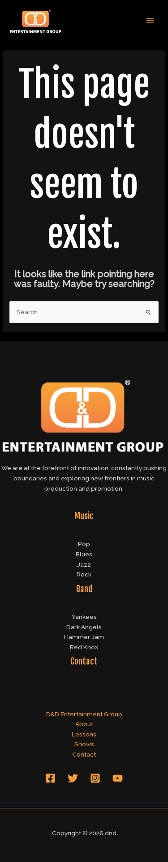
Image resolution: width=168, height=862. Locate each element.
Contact (84, 754)
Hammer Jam (84, 636)
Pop (84, 543)
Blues (84, 554)
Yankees (84, 616)
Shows (84, 744)
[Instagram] (95, 778)
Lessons (84, 734)
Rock (84, 574)
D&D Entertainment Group (84, 714)
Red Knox (84, 647)
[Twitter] (73, 778)
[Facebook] (50, 778)
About (84, 723)
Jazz (84, 564)
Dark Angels (84, 627)
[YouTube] (117, 778)
